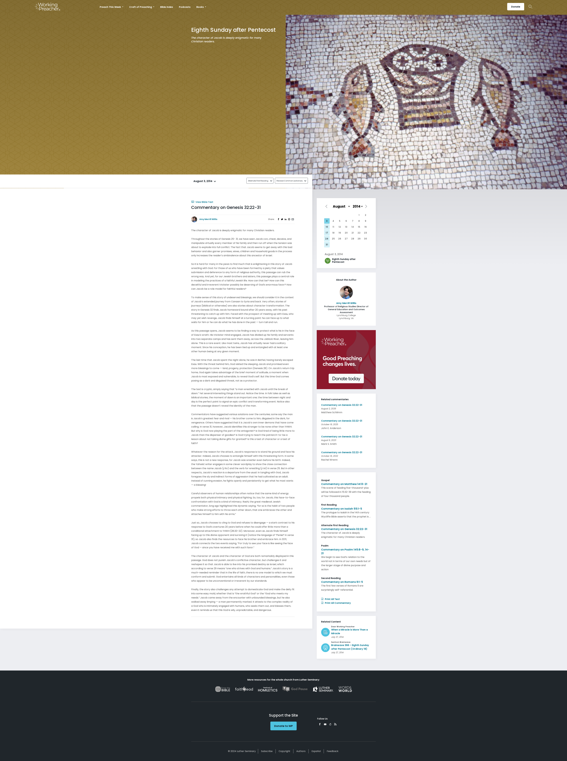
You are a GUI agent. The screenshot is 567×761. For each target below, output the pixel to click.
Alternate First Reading (258, 181)
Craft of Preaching (141, 7)
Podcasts (184, 7)
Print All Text (332, 599)
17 (327, 232)
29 (359, 238)
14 (352, 226)
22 (359, 232)
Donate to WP (283, 726)
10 (327, 226)
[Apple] (330, 724)
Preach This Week (111, 7)
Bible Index (166, 7)
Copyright (284, 751)
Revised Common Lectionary (290, 181)
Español (316, 751)
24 (326, 238)
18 (333, 232)
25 (333, 238)
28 (352, 238)
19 (340, 232)
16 (365, 226)
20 (346, 232)
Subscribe (267, 751)
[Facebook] (319, 724)
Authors (301, 751)
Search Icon (530, 6)
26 (339, 238)
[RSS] (335, 724)
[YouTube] (325, 724)
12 (340, 226)
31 (327, 244)
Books (200, 7)
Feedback (332, 751)
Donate (515, 6)
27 (346, 238)
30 (365, 238)
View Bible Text (204, 202)
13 (346, 226)
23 (365, 232)
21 (353, 232)
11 (333, 226)
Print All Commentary (337, 603)
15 (359, 226)
